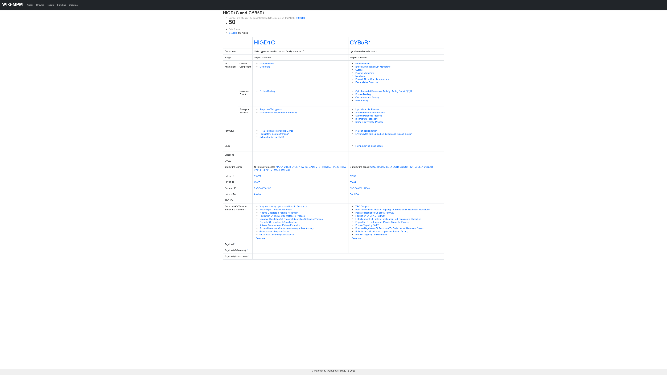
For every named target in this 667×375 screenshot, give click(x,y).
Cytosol (359, 69)
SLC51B (404, 166)
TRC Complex (362, 206)
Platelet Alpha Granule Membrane (372, 79)
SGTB (396, 166)
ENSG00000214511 (264, 188)
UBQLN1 (418, 166)
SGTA (389, 166)
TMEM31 (285, 170)
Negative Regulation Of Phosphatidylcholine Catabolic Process (291, 218)
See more (260, 238)
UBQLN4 (428, 166)
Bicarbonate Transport (366, 118)
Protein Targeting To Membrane (371, 234)
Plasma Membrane (364, 72)
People (50, 4)
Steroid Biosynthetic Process (370, 112)
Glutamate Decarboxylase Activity (277, 234)
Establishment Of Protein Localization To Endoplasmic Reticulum (388, 218)
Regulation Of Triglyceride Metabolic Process (282, 215)
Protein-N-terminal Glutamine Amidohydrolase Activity (287, 228)
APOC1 (279, 166)
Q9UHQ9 (354, 194)
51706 (353, 176)
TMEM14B (274, 170)
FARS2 (304, 166)
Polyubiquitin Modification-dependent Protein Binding (381, 231)
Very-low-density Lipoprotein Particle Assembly (283, 206)
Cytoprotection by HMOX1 (273, 137)
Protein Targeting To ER (367, 225)
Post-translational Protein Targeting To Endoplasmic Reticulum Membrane (392, 209)
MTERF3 (320, 166)
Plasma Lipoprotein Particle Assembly (279, 212)
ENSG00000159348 (360, 188)
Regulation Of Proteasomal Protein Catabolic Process (382, 222)
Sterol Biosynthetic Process (369, 121)
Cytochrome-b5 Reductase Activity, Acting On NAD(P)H (383, 91)
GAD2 (312, 166)
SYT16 (257, 170)
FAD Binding (361, 100)
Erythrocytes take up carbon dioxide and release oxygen (383, 133)
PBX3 (336, 166)
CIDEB (287, 166)
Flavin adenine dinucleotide (369, 145)
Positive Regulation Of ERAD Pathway (374, 212)
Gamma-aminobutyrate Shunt (274, 231)
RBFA (343, 166)
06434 (353, 182)
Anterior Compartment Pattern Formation (280, 225)
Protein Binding (267, 91)
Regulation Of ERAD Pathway (370, 215)
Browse (40, 4)
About (30, 4)
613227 (257, 176)
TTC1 (411, 166)
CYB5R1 (360, 42)
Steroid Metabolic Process (368, 115)
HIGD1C (264, 42)
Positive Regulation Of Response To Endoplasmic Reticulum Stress (389, 228)
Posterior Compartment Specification (278, 222)
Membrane (265, 66)
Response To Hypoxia (271, 109)
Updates (73, 4)
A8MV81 (258, 194)
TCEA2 (265, 170)
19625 (257, 182)
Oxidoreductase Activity (367, 97)
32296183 (301, 17)
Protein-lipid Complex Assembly (276, 209)
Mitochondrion (267, 63)
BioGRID (233, 32)
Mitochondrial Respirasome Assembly (279, 112)
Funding (61, 4)
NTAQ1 (329, 166)
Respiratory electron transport (274, 133)
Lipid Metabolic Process (367, 109)
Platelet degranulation (366, 130)
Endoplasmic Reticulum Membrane (372, 66)
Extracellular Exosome (366, 82)
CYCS (373, 166)
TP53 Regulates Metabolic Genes (276, 130)
